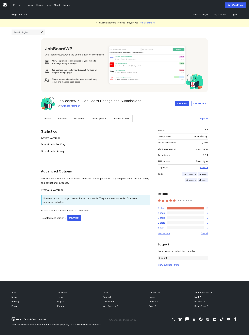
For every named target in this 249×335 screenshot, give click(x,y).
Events (152, 297)
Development (99, 118)
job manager (191, 180)
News (14, 297)
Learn (105, 292)
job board (192, 174)
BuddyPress (202, 306)
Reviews (62, 118)
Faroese (42, 319)
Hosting (15, 301)
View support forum (168, 264)
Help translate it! (147, 22)
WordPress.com (203, 292)
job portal (203, 180)
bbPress (200, 301)
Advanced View (121, 118)
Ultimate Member (70, 105)
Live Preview (199, 103)
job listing (203, 174)
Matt (198, 297)
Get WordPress (235, 5)
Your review (164, 233)
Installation (79, 118)
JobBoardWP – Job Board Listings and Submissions (99, 101)
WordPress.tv (110, 306)
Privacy (15, 306)
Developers (108, 301)
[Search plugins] (42, 32)
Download (182, 103)
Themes (61, 297)
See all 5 (204, 167)
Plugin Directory (19, 14)
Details (47, 118)
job (184, 174)
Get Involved (155, 292)
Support (204, 118)
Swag (153, 306)
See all (204, 233)
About (14, 292)
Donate (153, 301)
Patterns (61, 306)
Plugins (60, 301)
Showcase (62, 292)
